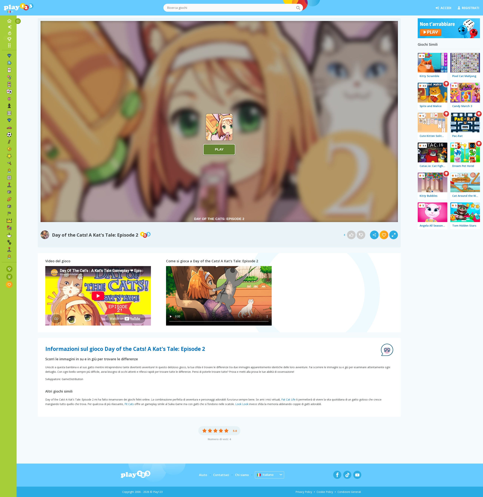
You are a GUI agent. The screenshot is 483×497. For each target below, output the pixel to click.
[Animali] (9, 242)
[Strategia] (9, 220)
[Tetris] (9, 228)
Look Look (241, 404)
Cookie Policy (325, 492)
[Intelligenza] (9, 98)
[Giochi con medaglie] (9, 277)
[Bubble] (9, 77)
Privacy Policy (303, 492)
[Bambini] (9, 170)
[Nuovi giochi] (9, 27)
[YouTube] (357, 475)
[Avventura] (9, 149)
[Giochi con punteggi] (9, 269)
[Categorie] (9, 45)
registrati (470, 8)
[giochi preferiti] (9, 284)
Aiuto (203, 475)
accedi (446, 8)
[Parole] (9, 177)
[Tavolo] (9, 192)
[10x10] (9, 113)
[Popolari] (9, 33)
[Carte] (9, 84)
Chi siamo (242, 475)
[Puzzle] (9, 62)
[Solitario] (9, 91)
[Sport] (9, 199)
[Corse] (9, 213)
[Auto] (9, 127)
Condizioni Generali (349, 492)
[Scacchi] (9, 106)
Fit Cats (129, 404)
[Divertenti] (9, 156)
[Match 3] (9, 55)
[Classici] (9, 206)
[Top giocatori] (9, 39)
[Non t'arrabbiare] (449, 37)
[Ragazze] (9, 256)
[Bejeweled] (9, 120)
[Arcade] (9, 184)
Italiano (268, 475)
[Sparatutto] (9, 163)
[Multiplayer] (9, 249)
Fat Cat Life (288, 399)
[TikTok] (347, 475)
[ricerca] (298, 8)
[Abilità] (9, 141)
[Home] (9, 21)
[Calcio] (9, 134)
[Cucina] (9, 235)
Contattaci (221, 475)
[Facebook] (337, 475)
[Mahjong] (9, 70)
